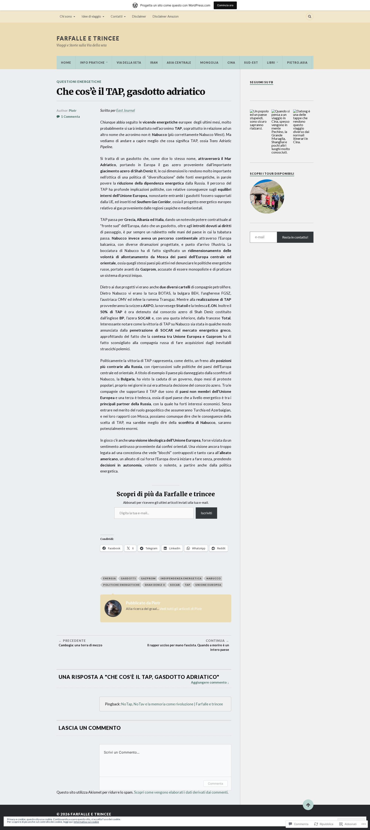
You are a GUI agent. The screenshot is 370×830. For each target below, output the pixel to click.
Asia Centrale (179, 62)
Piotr (72, 110)
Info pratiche (92, 62)
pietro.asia (297, 62)
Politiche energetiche (121, 584)
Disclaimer (139, 16)
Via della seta (129, 62)
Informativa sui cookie (86, 821)
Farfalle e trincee (88, 38)
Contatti (116, 16)
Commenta (215, 783)
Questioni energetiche (79, 81)
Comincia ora (225, 5)
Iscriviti (206, 513)
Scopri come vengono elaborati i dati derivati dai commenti (181, 792)
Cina (231, 62)
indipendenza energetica (181, 578)
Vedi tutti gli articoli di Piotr (181, 608)
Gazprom (148, 578)
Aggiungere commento (209, 682)
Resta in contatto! (295, 237)
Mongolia (209, 62)
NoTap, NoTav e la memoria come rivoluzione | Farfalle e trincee (172, 704)
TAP (187, 584)
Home (66, 62)
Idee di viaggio (91, 16)
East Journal (125, 110)
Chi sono (66, 16)
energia (109, 578)
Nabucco (213, 578)
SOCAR (175, 584)
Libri (271, 62)
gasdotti (128, 578)
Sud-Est (251, 62)
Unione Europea (208, 584)
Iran (154, 62)
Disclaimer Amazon (166, 16)
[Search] (309, 16)
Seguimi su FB (261, 82)
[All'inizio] (308, 804)
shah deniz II (155, 584)
